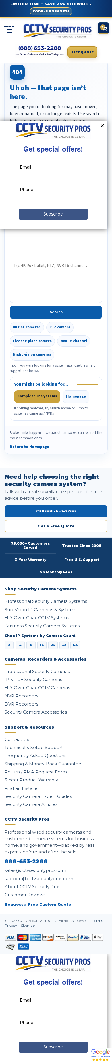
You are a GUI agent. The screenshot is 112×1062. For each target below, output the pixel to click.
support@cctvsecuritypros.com (39, 878)
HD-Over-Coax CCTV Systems (37, 617)
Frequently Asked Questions (35, 755)
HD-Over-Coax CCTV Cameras (37, 687)
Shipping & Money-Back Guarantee (43, 764)
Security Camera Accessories (36, 712)
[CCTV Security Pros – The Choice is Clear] (57, 31)
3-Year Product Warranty (31, 780)
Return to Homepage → (32, 446)
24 (53, 645)
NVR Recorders (21, 696)
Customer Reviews (25, 894)
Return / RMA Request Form (36, 772)
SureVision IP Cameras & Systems (40, 609)
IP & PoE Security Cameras (33, 679)
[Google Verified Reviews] (100, 1054)
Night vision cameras (32, 354)
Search (56, 312)
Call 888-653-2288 (56, 511)
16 (42, 645)
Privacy (11, 926)
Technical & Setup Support (34, 747)
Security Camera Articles (31, 804)
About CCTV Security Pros (32, 886)
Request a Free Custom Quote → (40, 904)
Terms (98, 921)
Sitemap (28, 926)
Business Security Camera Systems (42, 625)
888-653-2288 (26, 862)
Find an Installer (22, 788)
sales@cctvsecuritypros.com (35, 870)
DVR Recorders (21, 704)
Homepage (76, 396)
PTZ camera (59, 327)
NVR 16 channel (73, 341)
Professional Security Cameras (37, 671)
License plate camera (32, 341)
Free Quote (82, 52)
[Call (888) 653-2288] (40, 51)
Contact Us (17, 739)
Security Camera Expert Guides (38, 796)
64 (75, 645)
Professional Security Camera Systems (46, 601)
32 (64, 645)
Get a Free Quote (56, 526)
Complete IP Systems (37, 396)
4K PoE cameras (27, 327)
